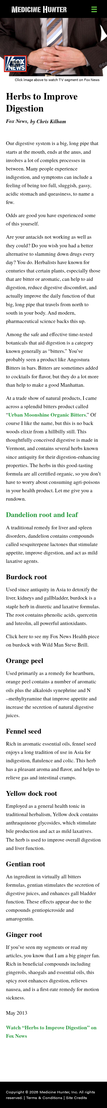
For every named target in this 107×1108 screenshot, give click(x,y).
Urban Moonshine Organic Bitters (47, 414)
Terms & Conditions (44, 1097)
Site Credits (76, 1097)
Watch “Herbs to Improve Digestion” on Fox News (51, 1031)
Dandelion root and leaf (42, 514)
